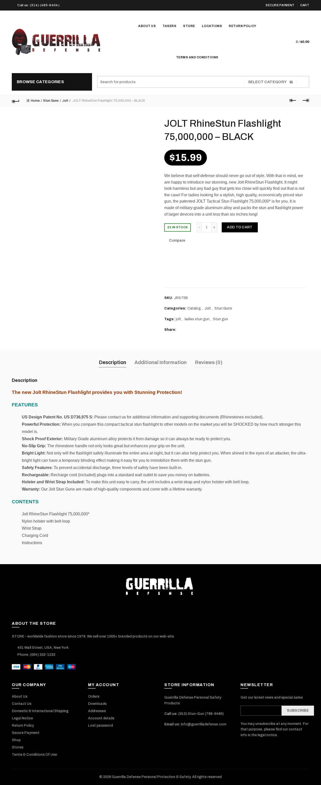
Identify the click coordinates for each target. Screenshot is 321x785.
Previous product (293, 101)
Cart (304, 5)
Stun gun (220, 319)
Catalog (194, 308)
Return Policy (242, 26)
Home (35, 100)
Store (190, 24)
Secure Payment (280, 5)
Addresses (97, 711)
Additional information (160, 362)
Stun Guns (51, 100)
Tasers (171, 24)
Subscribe (298, 710)
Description (112, 362)
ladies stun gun (197, 319)
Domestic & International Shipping (40, 711)
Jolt (65, 100)
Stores (17, 747)
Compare (177, 241)
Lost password (100, 725)
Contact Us (21, 704)
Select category (267, 82)
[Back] (15, 101)
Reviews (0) (208, 362)
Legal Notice (22, 718)
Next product (305, 101)
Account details (101, 718)
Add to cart (239, 227)
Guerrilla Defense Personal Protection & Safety (151, 777)
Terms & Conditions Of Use (34, 754)
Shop (16, 740)
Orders (93, 696)
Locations (212, 26)
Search (303, 81)
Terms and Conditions (197, 57)
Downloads (97, 704)
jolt (178, 319)
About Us (147, 26)
